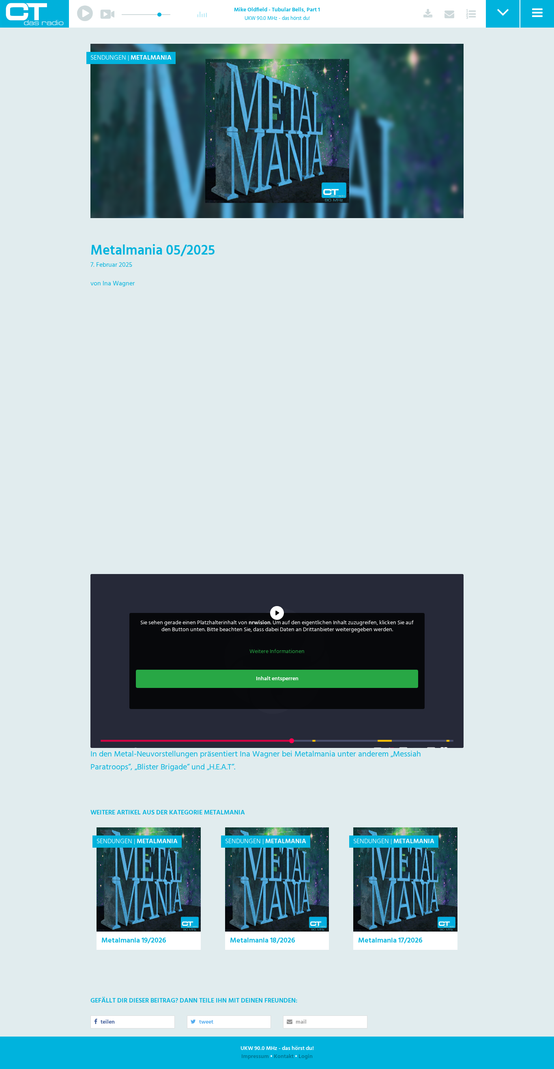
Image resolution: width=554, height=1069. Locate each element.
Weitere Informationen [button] (277, 652)
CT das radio (34, 14)
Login (305, 1056)
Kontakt (284, 1056)
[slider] (159, 15)
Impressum (255, 1056)
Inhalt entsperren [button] (277, 678)
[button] (502, 14)
